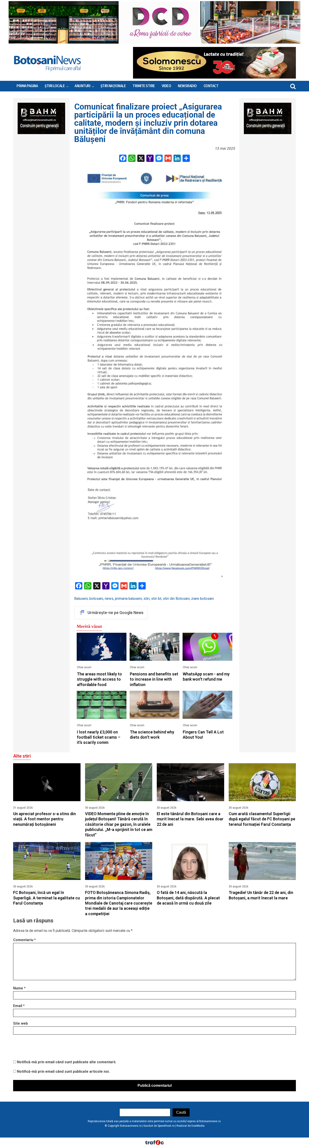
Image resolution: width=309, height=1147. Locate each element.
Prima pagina (27, 86)
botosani (96, 598)
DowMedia (197, 1125)
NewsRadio (187, 86)
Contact (211, 86)
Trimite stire (144, 86)
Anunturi (82, 86)
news (109, 598)
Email (19, 1006)
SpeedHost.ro (166, 1125)
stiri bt (156, 598)
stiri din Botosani (176, 598)
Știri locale (55, 86)
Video (166, 86)
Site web (20, 1023)
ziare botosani (202, 598)
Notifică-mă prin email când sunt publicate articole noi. (63, 1071)
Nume (19, 988)
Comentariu (24, 940)
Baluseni (81, 598)
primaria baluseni (128, 598)
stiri (146, 598)
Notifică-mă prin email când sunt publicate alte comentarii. (66, 1062)
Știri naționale (113, 86)
